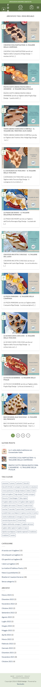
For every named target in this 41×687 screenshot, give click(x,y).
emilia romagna (29, 494)
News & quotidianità (10, 573)
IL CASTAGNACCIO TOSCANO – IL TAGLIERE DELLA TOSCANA (20, 172)
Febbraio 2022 (7, 643)
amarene (5, 483)
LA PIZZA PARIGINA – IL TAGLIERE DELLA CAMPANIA (19, 297)
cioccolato (25, 487)
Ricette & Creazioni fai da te (12, 577)
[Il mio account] (4, 9)
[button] (31, 7)
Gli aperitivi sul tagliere (11, 559)
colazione (34, 487)
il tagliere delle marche (9, 502)
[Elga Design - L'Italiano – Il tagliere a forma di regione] (20, 7)
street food (21, 520)
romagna (20, 517)
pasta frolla (20, 509)
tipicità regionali (22, 532)
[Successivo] (28, 436)
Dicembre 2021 (8, 652)
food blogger (14, 498)
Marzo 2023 (6, 595)
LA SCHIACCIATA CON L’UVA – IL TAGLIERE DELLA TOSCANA (19, 337)
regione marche (26, 513)
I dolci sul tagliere (8, 564)
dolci (33, 491)
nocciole (12, 509)
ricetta (35, 513)
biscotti (26, 483)
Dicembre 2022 (8, 599)
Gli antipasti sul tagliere (11, 555)
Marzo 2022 (6, 639)
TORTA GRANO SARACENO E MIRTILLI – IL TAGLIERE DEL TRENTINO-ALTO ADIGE (19, 130)
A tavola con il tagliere (10, 550)
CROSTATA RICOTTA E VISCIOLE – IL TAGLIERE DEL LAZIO (20, 256)
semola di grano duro (9, 520)
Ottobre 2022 (7, 608)
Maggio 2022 (7, 630)
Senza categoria (8, 581)
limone (20, 506)
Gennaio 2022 (7, 648)
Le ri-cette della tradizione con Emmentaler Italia (20, 451)
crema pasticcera (8, 491)
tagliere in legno (23, 528)
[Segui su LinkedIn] (8, 14)
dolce (28, 491)
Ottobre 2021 (7, 661)
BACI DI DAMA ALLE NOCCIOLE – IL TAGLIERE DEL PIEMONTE (20, 418)
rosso (26, 517)
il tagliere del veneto (9, 506)
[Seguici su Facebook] (8, 5)
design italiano (20, 491)
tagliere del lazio (27, 524)
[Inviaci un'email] (8, 11)
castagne (17, 487)
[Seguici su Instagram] (8, 8)
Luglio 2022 (6, 621)
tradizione (33, 532)
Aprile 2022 (6, 635)
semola (32, 517)
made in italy (28, 506)
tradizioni (5, 535)
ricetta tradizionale (8, 517)
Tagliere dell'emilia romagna (11, 524)
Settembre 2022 (8, 612)
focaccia (5, 498)
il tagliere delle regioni (26, 502)
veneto (12, 535)
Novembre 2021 (8, 657)
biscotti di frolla (7, 487)
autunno (19, 483)
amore (12, 483)
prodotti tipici (30, 509)
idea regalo (23, 498)
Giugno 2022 (7, 626)
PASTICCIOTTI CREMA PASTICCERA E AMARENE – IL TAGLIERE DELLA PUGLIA (18, 88)
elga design (18, 494)
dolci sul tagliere (7, 494)
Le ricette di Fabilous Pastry (12, 568)
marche (4, 509)
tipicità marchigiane (8, 532)
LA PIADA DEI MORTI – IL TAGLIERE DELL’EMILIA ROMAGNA (16, 214)
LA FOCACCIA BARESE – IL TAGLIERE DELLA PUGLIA (20, 379)
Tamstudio (20, 684)
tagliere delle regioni (9, 528)
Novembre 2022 (8, 604)
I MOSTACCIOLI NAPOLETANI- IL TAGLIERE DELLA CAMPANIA (19, 46)
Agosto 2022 (7, 617)
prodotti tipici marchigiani (10, 513)
